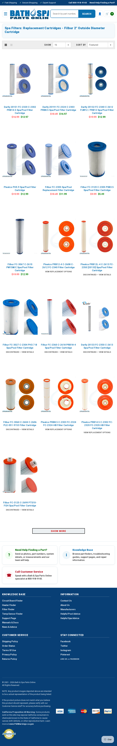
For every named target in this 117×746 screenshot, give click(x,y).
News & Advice (9, 627)
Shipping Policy (10, 641)
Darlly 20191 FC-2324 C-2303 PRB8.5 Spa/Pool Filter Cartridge (58, 108)
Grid (6, 45)
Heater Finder (9, 605)
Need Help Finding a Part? (102, 3)
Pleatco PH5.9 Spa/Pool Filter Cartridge (20, 189)
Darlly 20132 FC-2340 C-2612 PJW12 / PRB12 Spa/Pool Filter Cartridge (97, 110)
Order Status (8, 646)
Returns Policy (9, 659)
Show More (58, 531)
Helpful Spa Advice (69, 618)
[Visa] (60, 711)
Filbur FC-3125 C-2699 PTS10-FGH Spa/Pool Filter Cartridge (20, 504)
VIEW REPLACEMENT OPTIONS (58, 272)
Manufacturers (68, 609)
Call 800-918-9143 (78, 3)
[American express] (72, 711)
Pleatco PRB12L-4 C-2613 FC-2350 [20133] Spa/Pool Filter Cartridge (97, 267)
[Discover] (96, 711)
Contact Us (66, 600)
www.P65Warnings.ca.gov (21, 724)
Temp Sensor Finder (12, 614)
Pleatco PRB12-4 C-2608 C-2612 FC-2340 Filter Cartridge (58, 266)
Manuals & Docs (10, 622)
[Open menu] (5, 13)
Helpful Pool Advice (70, 614)
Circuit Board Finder (12, 600)
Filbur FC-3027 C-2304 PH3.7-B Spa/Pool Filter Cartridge (20, 346)
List (11, 45)
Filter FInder (8, 609)
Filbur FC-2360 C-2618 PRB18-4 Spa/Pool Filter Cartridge (58, 346)
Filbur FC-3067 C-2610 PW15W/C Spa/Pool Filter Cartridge (20, 267)
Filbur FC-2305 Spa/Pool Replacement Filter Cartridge (58, 189)
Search (86, 14)
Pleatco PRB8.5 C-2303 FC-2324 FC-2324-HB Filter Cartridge (58, 424)
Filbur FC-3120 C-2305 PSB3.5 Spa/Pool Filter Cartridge (97, 189)
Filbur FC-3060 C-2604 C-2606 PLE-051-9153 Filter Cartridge (20, 424)
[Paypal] (108, 711)
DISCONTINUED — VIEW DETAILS (97, 275)
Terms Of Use (9, 650)
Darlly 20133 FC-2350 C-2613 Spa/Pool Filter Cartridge (97, 346)
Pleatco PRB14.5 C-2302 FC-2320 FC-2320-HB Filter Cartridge (97, 425)
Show (47, 45)
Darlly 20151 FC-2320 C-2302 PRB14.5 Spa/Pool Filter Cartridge (20, 110)
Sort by (81, 45)
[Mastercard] (84, 711)
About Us (65, 605)
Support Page (9, 618)
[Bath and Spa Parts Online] (31, 13)
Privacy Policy (9, 654)
